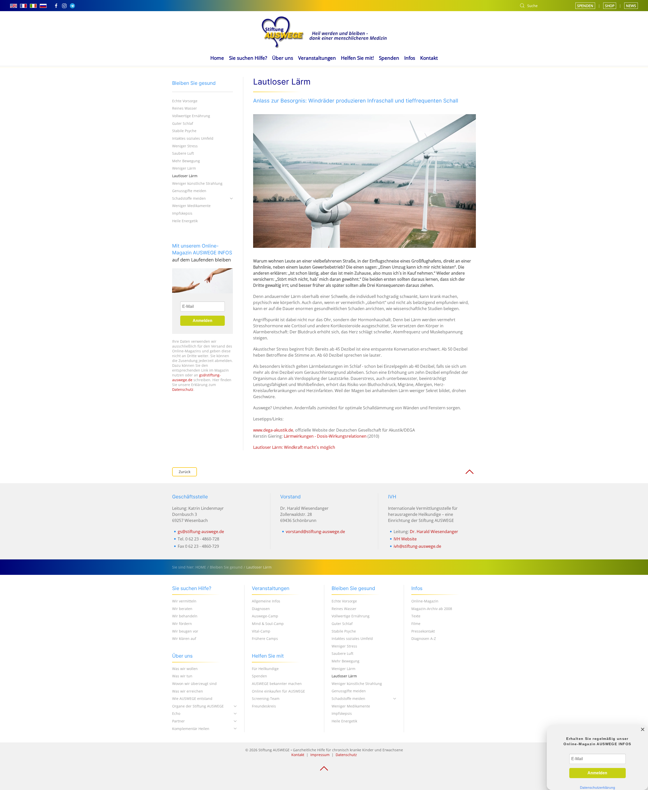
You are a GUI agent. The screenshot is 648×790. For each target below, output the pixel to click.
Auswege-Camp (265, 616)
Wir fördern (182, 623)
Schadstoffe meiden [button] (189, 198)
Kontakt (429, 57)
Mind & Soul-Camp (268, 623)
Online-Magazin (424, 601)
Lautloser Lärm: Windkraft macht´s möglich (294, 447)
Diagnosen (261, 608)
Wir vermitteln (184, 601)
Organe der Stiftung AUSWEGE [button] (198, 706)
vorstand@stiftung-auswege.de (315, 531)
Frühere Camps (265, 638)
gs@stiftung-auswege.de (201, 531)
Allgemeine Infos (266, 601)
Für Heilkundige (265, 668)
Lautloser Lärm (184, 175)
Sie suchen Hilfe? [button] (248, 57)
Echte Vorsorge (184, 100)
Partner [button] (178, 721)
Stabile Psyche (184, 130)
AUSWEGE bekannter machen (277, 683)
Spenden (389, 57)
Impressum (320, 754)
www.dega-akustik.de (273, 430)
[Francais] (23, 5)
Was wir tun (182, 676)
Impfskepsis (182, 213)
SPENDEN (585, 5)
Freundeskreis (264, 706)
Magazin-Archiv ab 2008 (431, 608)
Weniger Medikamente (191, 205)
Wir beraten (182, 608)
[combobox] (542, 6)
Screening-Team (265, 698)
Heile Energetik (185, 220)
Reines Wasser (184, 108)
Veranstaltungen (317, 57)
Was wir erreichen (187, 691)
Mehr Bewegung (186, 160)
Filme (415, 623)
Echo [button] (176, 713)
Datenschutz (182, 389)
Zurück (184, 471)
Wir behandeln (184, 616)
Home (217, 57)
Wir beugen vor (185, 631)
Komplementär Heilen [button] (190, 728)
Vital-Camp (261, 631)
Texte (415, 616)
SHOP (609, 5)
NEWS (631, 5)
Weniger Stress (185, 146)
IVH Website (405, 539)
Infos (409, 57)
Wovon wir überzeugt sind (194, 683)
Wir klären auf (184, 638)
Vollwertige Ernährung (191, 115)
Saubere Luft (183, 153)
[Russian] (43, 5)
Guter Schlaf (182, 123)
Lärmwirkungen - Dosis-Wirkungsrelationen (325, 436)
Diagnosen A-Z (423, 638)
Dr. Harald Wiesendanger (434, 531)
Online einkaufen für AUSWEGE (278, 691)
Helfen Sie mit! (357, 57)
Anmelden (202, 320)
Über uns (282, 57)
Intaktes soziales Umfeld (192, 138)
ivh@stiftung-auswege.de (417, 546)
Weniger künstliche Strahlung (197, 183)
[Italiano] (33, 5)
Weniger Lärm (184, 168)
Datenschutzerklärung (597, 787)
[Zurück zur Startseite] (324, 31)
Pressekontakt (423, 631)
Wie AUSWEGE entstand (192, 698)
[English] (13, 5)
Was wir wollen (185, 668)
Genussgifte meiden (189, 190)
